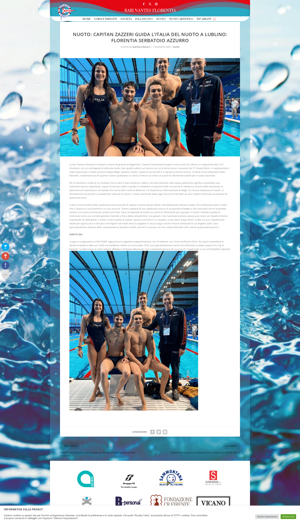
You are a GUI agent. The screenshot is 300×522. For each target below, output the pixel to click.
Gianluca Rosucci (141, 46)
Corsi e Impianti (105, 19)
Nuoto (161, 19)
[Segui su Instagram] (156, 4)
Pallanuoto (144, 19)
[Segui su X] (150, 4)
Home (86, 19)
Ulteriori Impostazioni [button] (267, 516)
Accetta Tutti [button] (288, 516)
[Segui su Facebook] (143, 4)
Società (126, 19)
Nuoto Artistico (181, 19)
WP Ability (204, 19)
